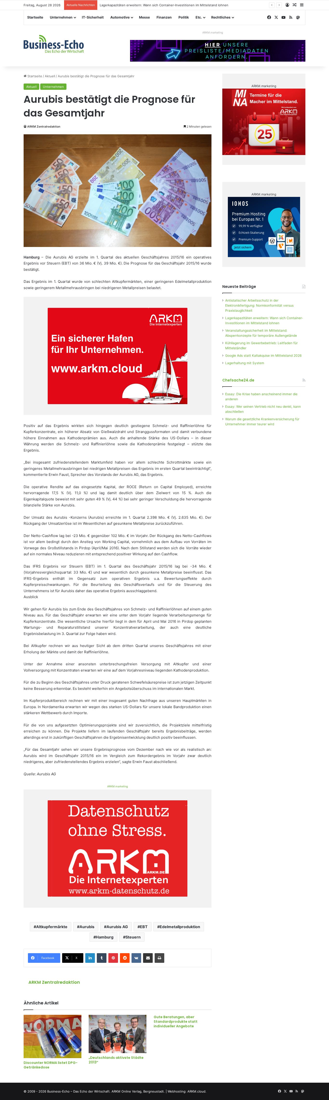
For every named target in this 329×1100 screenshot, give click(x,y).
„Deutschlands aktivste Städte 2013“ (116, 1060)
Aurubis (86, 926)
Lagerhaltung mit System (244, 363)
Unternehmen (61, 17)
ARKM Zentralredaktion (43, 126)
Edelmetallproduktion (180, 926)
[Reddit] (125, 958)
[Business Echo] (54, 44)
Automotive (120, 17)
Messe (144, 17)
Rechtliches (220, 17)
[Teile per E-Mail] (148, 958)
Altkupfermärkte (51, 926)
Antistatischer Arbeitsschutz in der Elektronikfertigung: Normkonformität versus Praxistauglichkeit (259, 305)
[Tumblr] (101, 958)
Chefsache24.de (238, 380)
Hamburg (104, 937)
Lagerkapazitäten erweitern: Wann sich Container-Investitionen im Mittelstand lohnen (164, 5)
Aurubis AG (117, 926)
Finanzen (164, 17)
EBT (144, 926)
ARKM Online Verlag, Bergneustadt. (138, 1091)
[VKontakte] (136, 958)
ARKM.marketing (212, 32)
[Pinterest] (113, 958)
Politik (183, 17)
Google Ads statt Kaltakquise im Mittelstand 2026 (263, 355)
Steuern (133, 937)
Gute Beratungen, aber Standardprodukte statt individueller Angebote (175, 1022)
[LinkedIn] (90, 958)
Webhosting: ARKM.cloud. (187, 1091)
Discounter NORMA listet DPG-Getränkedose (51, 1065)
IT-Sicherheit (93, 17)
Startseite (35, 17)
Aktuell (50, 76)
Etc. (199, 17)
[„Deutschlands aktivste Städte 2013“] (117, 1034)
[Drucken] (159, 958)
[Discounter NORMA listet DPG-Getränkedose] (52, 1036)
